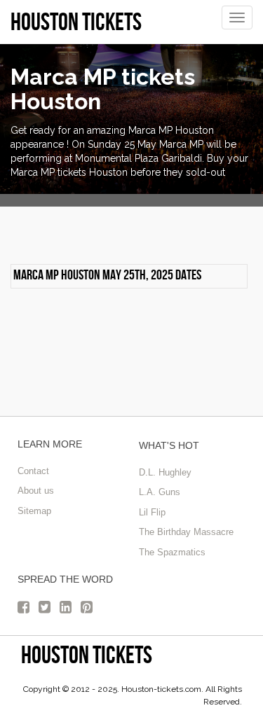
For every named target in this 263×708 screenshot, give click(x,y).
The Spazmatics (172, 552)
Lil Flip (152, 512)
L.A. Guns (159, 492)
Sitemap (34, 511)
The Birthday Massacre (186, 532)
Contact (33, 471)
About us (36, 490)
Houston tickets (86, 654)
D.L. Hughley (165, 472)
